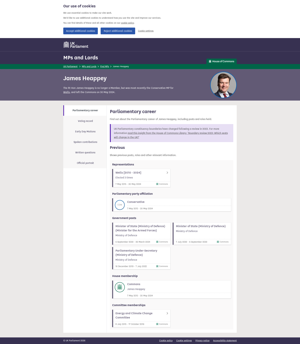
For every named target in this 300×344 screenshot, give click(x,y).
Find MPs (104, 66)
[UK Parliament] (76, 44)
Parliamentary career (85, 110)
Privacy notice (202, 340)
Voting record (85, 121)
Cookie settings (146, 31)
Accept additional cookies (80, 30)
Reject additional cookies (118, 30)
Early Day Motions (85, 131)
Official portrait (85, 163)
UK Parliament (70, 66)
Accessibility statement (225, 340)
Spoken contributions (85, 142)
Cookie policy (166, 340)
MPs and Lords (80, 57)
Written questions (85, 152)
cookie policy (127, 23)
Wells (66, 92)
